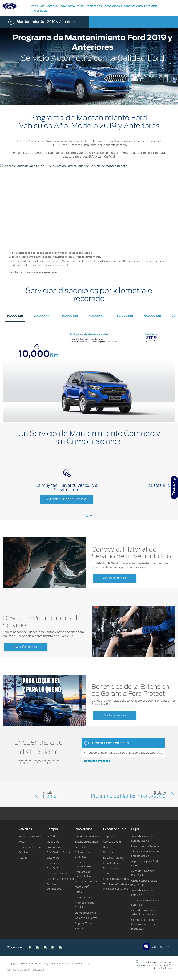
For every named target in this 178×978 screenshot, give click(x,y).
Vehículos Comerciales (88, 881)
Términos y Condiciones (18, 970)
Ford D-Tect (82, 847)
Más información (114, 578)
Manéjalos (53, 841)
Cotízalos (52, 836)
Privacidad (38, 970)
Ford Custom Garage (59, 852)
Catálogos (53, 857)
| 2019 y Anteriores (46, 22)
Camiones (24, 852)
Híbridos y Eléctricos (30, 847)
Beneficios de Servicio (88, 836)
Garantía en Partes (86, 918)
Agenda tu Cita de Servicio (66, 499)
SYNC (79, 928)
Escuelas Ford (111, 863)
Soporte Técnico (84, 923)
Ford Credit (53, 863)
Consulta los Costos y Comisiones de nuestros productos (145, 924)
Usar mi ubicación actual (110, 743)
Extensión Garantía (86, 841)
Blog (105, 847)
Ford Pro (52, 868)
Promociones (54, 847)
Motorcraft (82, 887)
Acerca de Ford (112, 841)
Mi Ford (79, 892)
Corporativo (110, 836)
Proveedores (110, 868)
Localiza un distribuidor (60, 878)
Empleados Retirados (116, 878)
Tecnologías (110, 873)
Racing (22, 857)
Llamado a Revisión (86, 912)
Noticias (108, 852)
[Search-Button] (160, 752)
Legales (89, 964)
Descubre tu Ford (57, 873)
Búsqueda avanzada (97, 760)
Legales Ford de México (145, 846)
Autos (22, 841)
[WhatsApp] (174, 487)
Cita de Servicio (84, 897)
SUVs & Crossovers (29, 836)
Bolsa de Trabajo (113, 857)
